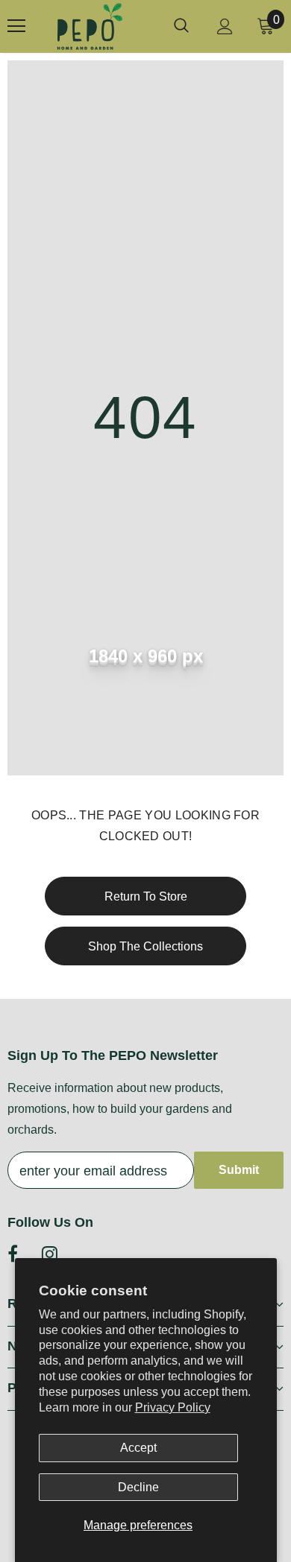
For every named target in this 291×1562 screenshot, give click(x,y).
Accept (138, 1447)
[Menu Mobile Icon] (16, 26)
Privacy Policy (172, 1407)
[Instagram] (49, 1254)
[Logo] (89, 26)
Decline (138, 1487)
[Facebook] (12, 1254)
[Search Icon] (181, 26)
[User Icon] (225, 26)
